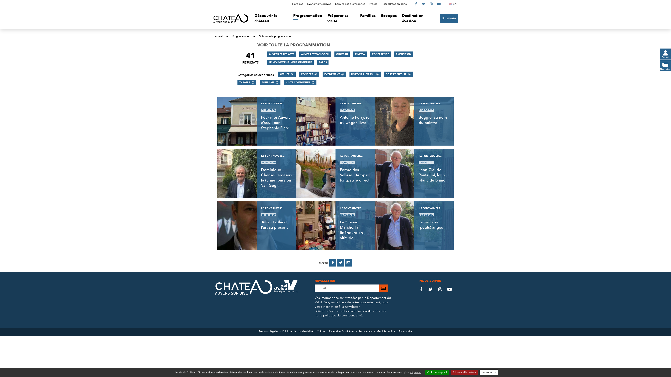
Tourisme (268, 82)
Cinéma (360, 54)
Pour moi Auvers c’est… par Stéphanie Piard (275, 123)
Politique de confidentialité (297, 331)
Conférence (380, 54)
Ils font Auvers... (363, 74)
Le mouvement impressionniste (290, 62)
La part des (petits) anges (431, 225)
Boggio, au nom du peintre (433, 120)
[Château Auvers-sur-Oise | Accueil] (230, 18)
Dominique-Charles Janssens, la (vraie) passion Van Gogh (277, 177)
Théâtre (244, 82)
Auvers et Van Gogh (315, 54)
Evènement (332, 74)
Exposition (403, 54)
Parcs (323, 62)
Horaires (297, 4)
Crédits (321, 331)
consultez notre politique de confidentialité (351, 313)
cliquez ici (415, 372)
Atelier (285, 74)
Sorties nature (396, 74)
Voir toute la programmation (275, 36)
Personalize (488, 372)
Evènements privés (319, 4)
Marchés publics (386, 331)
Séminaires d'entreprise (350, 4)
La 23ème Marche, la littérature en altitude (351, 230)
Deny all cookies (465, 372)
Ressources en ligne (394, 4)
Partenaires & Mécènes (341, 331)
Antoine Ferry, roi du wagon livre (355, 120)
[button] (271, 18)
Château (342, 54)
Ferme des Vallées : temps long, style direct (354, 175)
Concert (307, 74)
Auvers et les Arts (281, 54)
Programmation (241, 36)
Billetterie (449, 18)
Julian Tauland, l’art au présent (274, 225)
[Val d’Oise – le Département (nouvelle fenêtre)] (286, 292)
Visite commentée (298, 82)
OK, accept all (438, 372)
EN (455, 4)
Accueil (219, 36)
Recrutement (366, 331)
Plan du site (405, 331)
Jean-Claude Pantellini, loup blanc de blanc (432, 175)
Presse (373, 4)
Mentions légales (268, 331)
